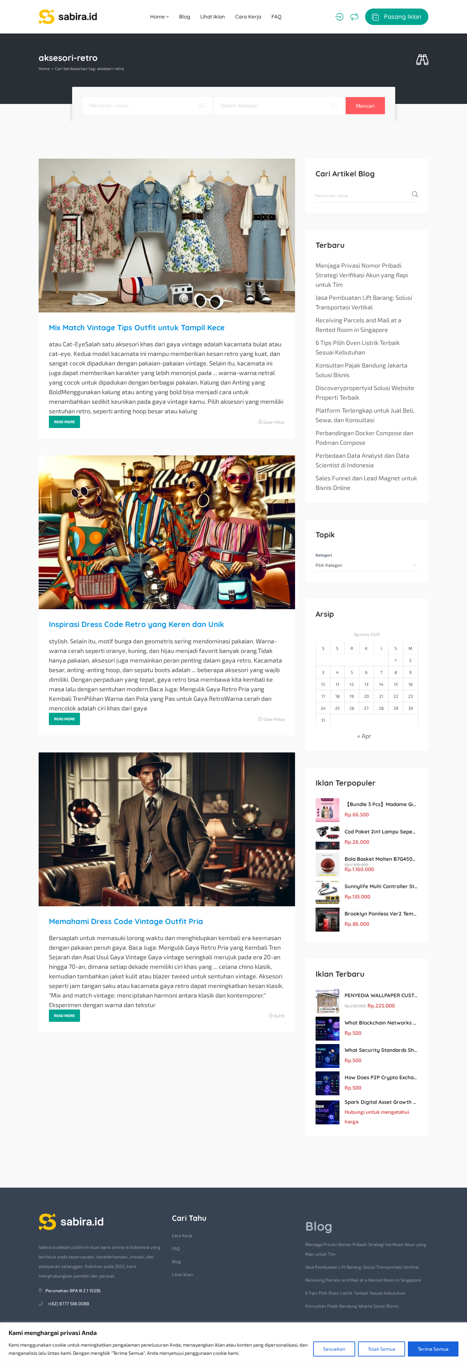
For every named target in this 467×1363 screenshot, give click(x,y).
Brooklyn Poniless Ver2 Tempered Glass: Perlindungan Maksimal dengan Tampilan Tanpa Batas (381, 913)
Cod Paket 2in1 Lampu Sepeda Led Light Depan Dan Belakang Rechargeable (381, 831)
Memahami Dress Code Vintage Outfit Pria (126, 921)
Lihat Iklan (212, 16)
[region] (233, 1342)
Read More (64, 421)
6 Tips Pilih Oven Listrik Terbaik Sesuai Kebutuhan (358, 347)
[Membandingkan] (354, 17)
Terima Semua (433, 1349)
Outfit (279, 1015)
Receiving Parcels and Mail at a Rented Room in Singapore (358, 324)
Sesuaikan (334, 1349)
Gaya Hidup (274, 421)
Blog (184, 16)
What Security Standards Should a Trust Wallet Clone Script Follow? (381, 1050)
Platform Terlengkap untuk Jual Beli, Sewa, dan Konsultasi (365, 415)
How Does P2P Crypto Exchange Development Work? (381, 1077)
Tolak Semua (381, 1349)
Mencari (365, 106)
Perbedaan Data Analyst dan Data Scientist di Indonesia (362, 460)
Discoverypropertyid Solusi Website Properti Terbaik (365, 392)
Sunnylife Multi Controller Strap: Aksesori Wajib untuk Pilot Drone (381, 886)
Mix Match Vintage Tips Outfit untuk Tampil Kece (137, 327)
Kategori (324, 554)
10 (323, 684)
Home (158, 16)
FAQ (276, 16)
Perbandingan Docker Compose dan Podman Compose (364, 437)
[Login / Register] (339, 17)
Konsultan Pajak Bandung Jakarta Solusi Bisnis (362, 369)
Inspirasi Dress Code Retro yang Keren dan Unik (136, 624)
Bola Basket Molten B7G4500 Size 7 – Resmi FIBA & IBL (381, 859)
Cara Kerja (248, 16)
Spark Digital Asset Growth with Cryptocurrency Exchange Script (381, 1102)
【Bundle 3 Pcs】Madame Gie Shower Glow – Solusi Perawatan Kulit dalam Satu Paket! (381, 804)
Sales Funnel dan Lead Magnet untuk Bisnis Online (366, 482)
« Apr (364, 735)
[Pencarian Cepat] (422, 60)
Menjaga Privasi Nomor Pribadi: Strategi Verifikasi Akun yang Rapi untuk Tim (362, 275)
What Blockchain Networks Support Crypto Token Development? (381, 1022)
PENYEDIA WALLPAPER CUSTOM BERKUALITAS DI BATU (381, 995)
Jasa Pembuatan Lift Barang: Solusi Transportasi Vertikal (364, 302)
